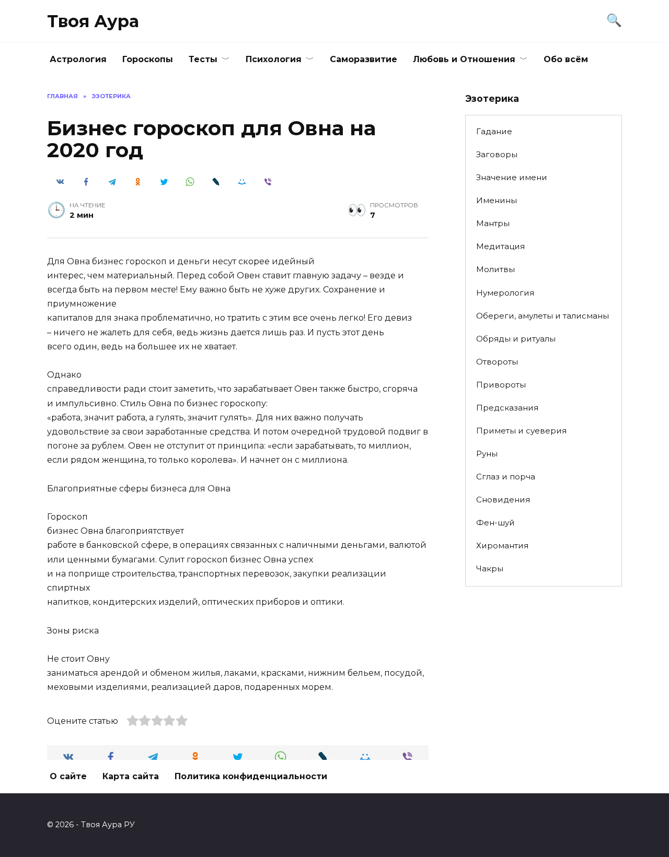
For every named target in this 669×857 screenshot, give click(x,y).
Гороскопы (147, 59)
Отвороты (497, 362)
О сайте (68, 776)
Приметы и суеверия (521, 431)
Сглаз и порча (505, 477)
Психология (274, 59)
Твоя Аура (93, 21)
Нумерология (505, 293)
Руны (487, 454)
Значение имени (511, 177)
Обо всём (566, 59)
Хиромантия (502, 545)
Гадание (494, 131)
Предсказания (507, 408)
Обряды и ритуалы (516, 339)
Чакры (489, 568)
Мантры (493, 223)
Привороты (501, 385)
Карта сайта (130, 776)
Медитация (500, 246)
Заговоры (496, 154)
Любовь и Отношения (464, 59)
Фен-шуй (495, 522)
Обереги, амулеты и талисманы (542, 316)
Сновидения (503, 499)
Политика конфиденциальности (251, 776)
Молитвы (495, 269)
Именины (496, 200)
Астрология (78, 59)
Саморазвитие (363, 59)
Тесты (203, 59)
